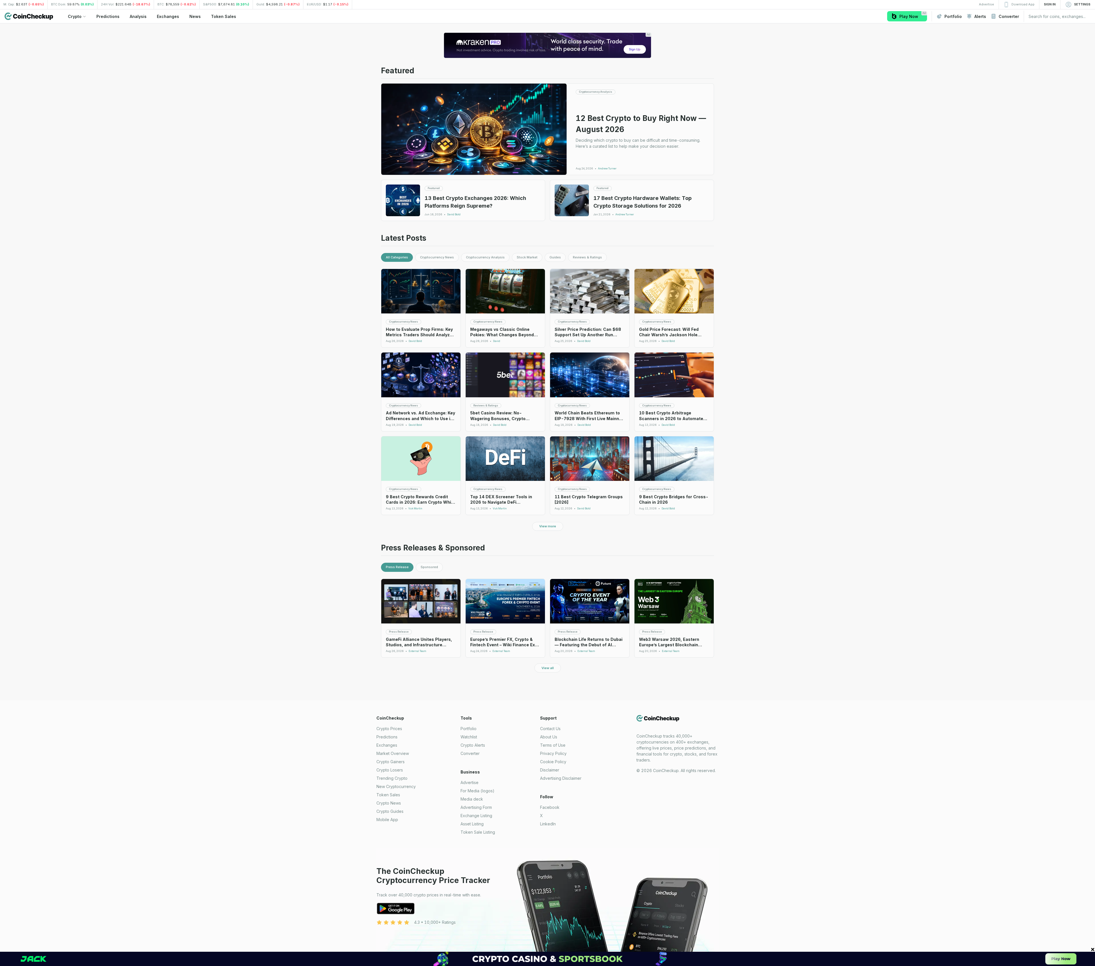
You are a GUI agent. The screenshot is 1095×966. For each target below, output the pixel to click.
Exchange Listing (476, 815)
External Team (417, 651)
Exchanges (386, 745)
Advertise (469, 782)
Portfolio (468, 728)
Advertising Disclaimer (560, 778)
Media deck (472, 799)
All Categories (397, 257)
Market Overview (392, 753)
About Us (548, 736)
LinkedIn (548, 823)
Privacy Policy (553, 753)
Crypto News (388, 803)
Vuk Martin (415, 508)
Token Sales (388, 794)
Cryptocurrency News (437, 257)
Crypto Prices (389, 728)
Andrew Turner (607, 168)
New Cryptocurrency (396, 786)
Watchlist (469, 736)
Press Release (397, 567)
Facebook (549, 807)
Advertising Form (476, 807)
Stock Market (527, 257)
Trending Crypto (391, 778)
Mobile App (387, 819)
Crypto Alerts (473, 745)
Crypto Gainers (390, 761)
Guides (555, 257)
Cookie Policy (553, 761)
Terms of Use (552, 745)
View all (548, 668)
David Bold (454, 214)
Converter (470, 753)
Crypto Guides (389, 811)
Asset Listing (472, 823)
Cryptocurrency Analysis (485, 257)
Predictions (387, 736)
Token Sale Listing (478, 832)
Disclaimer (549, 769)
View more (547, 526)
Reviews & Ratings (587, 257)
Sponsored (429, 567)
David (496, 341)
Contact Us (550, 728)
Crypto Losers (389, 769)
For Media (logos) (477, 790)
